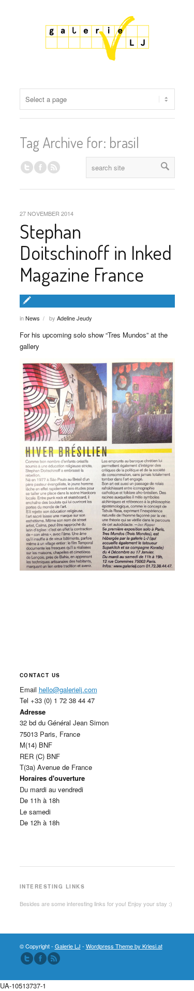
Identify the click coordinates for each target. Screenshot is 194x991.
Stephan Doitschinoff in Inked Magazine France (96, 252)
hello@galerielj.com (68, 689)
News (32, 318)
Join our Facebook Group (40, 167)
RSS (54, 167)
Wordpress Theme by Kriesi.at (124, 946)
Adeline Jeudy (74, 318)
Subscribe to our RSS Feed (54, 958)
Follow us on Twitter (27, 167)
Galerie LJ (68, 946)
